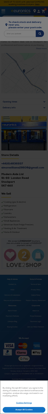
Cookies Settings (24, 403)
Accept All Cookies (24, 410)
